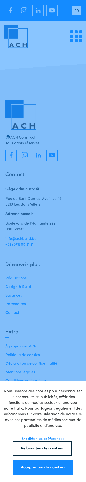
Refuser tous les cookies (42, 448)
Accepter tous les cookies (43, 467)
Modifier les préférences (43, 438)
